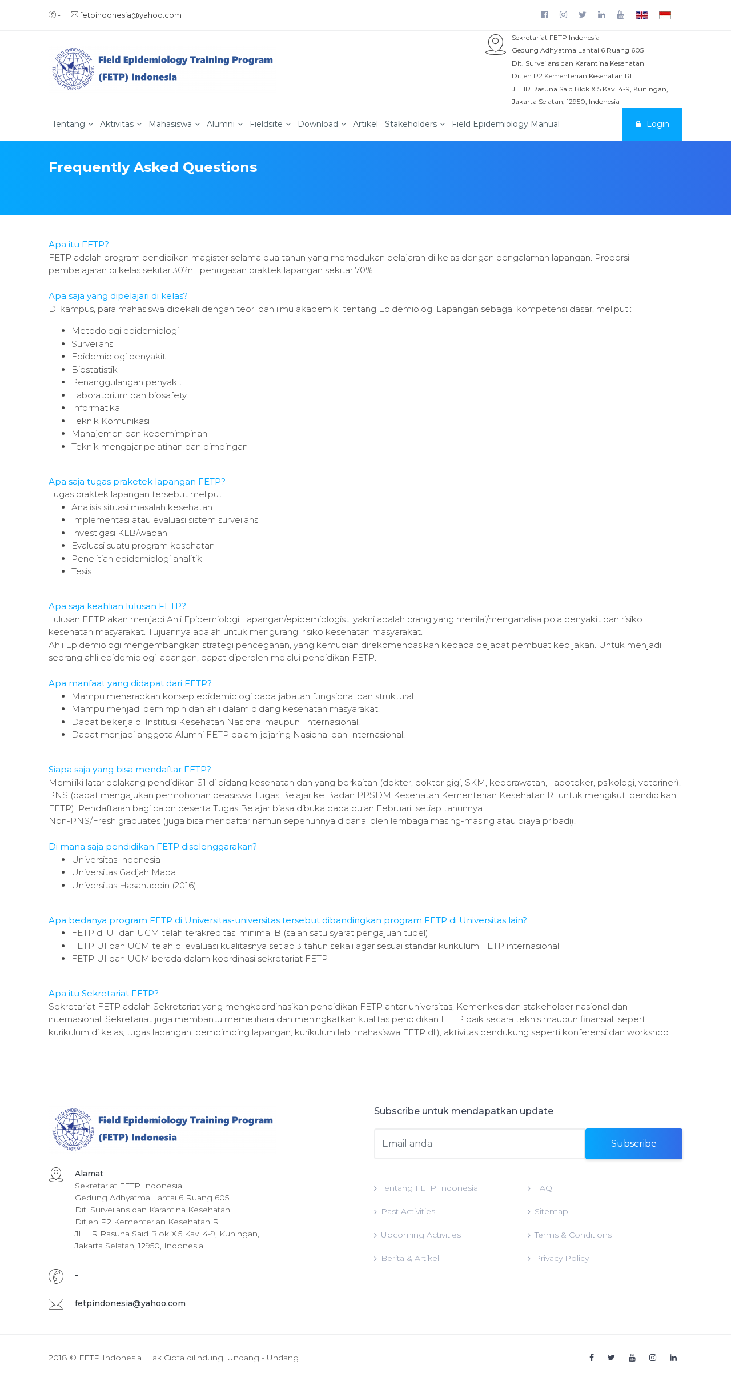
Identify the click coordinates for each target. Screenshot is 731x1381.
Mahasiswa (170, 124)
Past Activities (408, 1211)
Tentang (68, 124)
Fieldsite (266, 124)
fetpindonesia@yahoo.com (130, 1303)
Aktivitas (117, 124)
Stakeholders (411, 124)
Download (318, 124)
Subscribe (634, 1143)
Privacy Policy (562, 1258)
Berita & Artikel (410, 1258)
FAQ (543, 1188)
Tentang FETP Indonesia (429, 1188)
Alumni (221, 124)
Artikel (365, 124)
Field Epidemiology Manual (506, 124)
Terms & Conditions (573, 1235)
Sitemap (551, 1211)
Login (657, 124)
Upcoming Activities (421, 1235)
